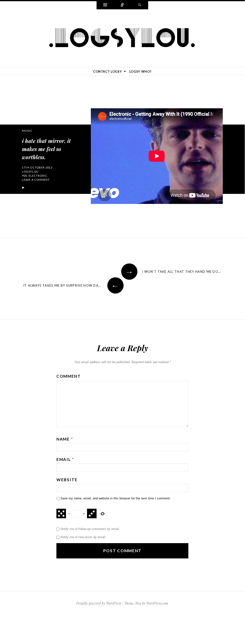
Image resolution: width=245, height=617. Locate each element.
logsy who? (140, 71)
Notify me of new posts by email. (83, 537)
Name (64, 439)
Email (65, 459)
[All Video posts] (23, 188)
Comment (68, 376)
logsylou (30, 171)
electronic (38, 175)
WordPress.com (157, 603)
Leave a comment (36, 179)
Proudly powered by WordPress (98, 603)
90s (24, 175)
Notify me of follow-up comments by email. (90, 529)
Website (67, 479)
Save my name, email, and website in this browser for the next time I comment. (115, 498)
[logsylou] (122, 38)
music (27, 130)
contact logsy (107, 71)
